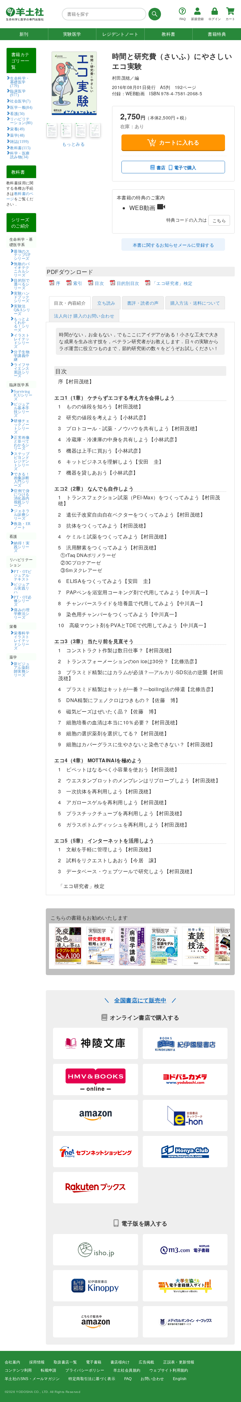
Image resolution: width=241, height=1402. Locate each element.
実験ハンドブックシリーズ (21, 296)
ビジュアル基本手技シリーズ (21, 409)
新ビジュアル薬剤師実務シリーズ (21, 669)
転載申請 (48, 1370)
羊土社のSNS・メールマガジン (32, 1379)
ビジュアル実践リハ (21, 588)
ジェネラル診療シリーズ (21, 514)
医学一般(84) (21, 107)
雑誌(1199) (19, 141)
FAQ (128, 1379)
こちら (219, 220)
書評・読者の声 (143, 303)
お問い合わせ (152, 1379)
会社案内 (12, 1362)
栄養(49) (17, 129)
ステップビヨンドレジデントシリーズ (21, 461)
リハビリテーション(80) (21, 120)
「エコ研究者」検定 (172, 283)
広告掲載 (146, 1362)
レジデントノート (120, 34)
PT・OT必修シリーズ (23, 600)
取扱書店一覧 (65, 1362)
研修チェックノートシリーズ (21, 426)
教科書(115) (20, 148)
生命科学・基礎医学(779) (20, 81)
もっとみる (73, 144)
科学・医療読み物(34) (20, 155)
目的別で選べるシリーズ (21, 284)
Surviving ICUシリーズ (23, 395)
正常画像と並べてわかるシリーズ (21, 442)
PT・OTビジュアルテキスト (23, 575)
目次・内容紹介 (70, 303)
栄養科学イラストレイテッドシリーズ (21, 640)
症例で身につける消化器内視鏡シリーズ (21, 498)
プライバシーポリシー (84, 1370)
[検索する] (153, 14)
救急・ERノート (22, 525)
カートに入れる (179, 142)
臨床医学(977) (18, 93)
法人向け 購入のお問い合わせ (84, 315)
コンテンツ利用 (18, 1370)
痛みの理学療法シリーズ (21, 613)
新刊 (24, 34)
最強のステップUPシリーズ (22, 254)
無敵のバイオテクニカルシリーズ (21, 269)
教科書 (168, 34)
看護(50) (17, 113)
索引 (77, 283)
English (180, 1379)
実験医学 (72, 34)
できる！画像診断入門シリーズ (21, 479)
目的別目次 (128, 283)
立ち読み (106, 303)
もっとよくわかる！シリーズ (21, 324)
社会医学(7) (20, 101)
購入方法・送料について (195, 303)
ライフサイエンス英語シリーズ (21, 370)
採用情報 (37, 1362)
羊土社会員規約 (127, 1370)
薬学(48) (17, 135)
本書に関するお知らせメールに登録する (173, 245)
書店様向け (120, 1362)
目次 (99, 283)
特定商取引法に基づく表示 (91, 1379)
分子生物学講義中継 (21, 355)
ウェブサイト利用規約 (168, 1370)
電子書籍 (94, 1362)
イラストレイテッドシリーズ (21, 340)
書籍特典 (217, 34)
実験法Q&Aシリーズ (22, 309)
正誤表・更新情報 (178, 1362)
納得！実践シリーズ (21, 546)
